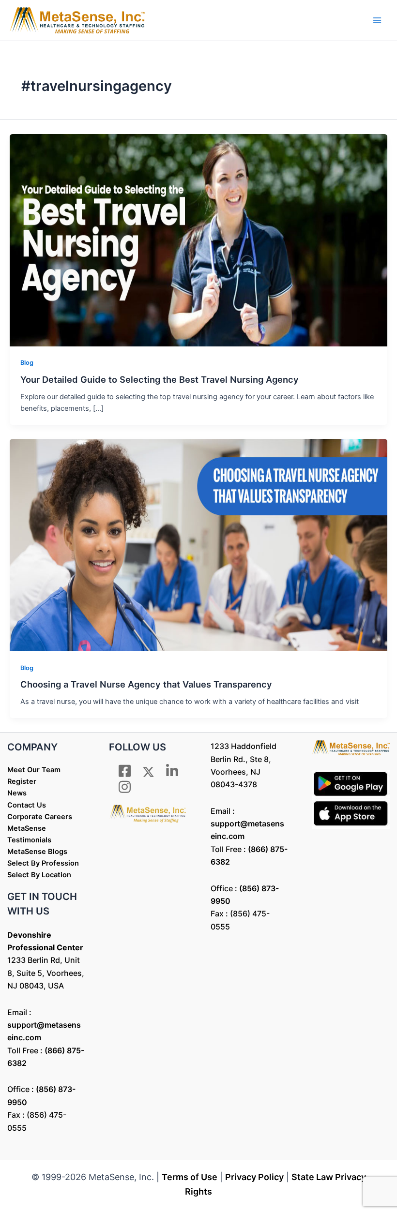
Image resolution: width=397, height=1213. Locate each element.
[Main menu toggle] (377, 20)
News (17, 793)
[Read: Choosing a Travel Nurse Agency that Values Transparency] (198, 544)
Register (21, 781)
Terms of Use (189, 1177)
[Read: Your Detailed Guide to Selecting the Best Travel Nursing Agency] (198, 239)
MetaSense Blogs (37, 851)
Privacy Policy (254, 1177)
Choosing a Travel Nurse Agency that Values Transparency (146, 684)
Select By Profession (43, 863)
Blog (26, 362)
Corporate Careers (39, 816)
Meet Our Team (34, 769)
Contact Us (26, 805)
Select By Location (39, 874)
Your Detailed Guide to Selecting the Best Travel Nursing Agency (159, 379)
